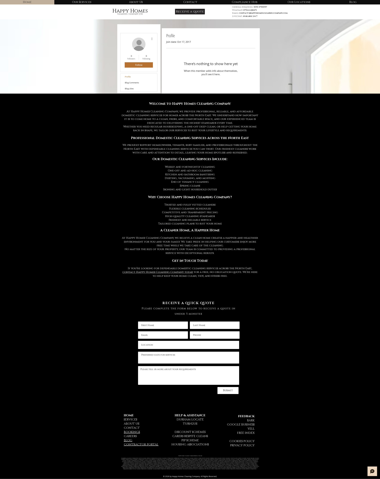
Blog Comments (132, 82)
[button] (190, 11)
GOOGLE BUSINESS (241, 425)
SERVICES (130, 420)
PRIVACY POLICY (242, 445)
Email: (235, 13)
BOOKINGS (132, 432)
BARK (251, 420)
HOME (129, 415)
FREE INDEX (246, 433)
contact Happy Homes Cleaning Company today (157, 272)
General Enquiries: (249, 7)
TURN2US (190, 424)
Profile (128, 76)
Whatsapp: (244, 10)
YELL (251, 429)
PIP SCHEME (190, 440)
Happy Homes (130, 11)
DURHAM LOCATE (190, 420)
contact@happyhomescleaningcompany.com (263, 13)
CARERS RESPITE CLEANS (190, 436)
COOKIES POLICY (242, 441)
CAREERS (130, 436)
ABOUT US (131, 424)
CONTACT (132, 428)
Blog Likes (129, 88)
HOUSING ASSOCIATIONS (190, 444)
